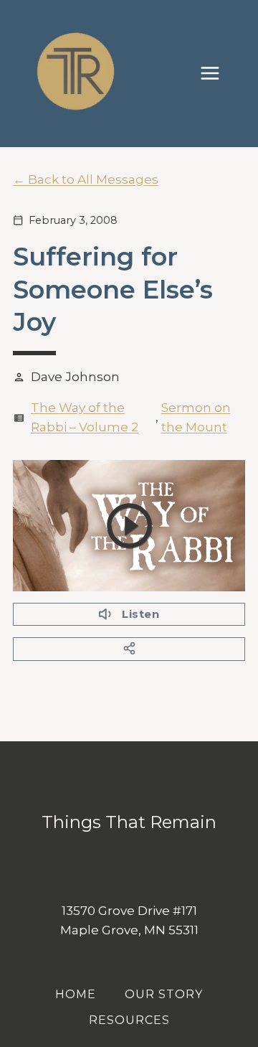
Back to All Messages (93, 179)
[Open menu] (217, 73)
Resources (129, 1020)
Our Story (164, 994)
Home (75, 994)
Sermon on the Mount (196, 417)
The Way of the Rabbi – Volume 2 (84, 417)
